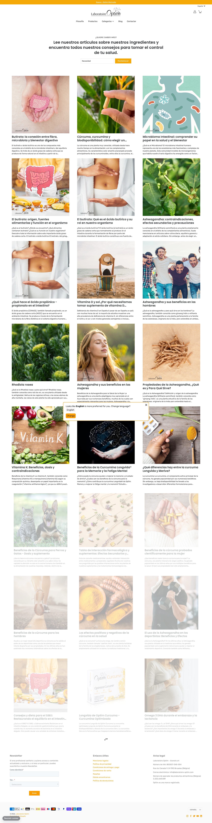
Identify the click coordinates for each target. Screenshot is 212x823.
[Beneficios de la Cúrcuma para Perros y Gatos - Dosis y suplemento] (40, 518)
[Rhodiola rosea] (40, 352)
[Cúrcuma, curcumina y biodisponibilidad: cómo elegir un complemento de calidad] (106, 104)
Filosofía (80, 21)
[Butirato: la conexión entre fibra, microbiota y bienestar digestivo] (40, 104)
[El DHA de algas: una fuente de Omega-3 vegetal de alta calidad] (40, 765)
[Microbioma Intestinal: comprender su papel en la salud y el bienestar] (171, 104)
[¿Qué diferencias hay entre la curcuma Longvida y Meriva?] (171, 435)
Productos (92, 21)
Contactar (131, 21)
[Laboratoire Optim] (106, 12)
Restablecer (123, 61)
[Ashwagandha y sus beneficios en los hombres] (171, 270)
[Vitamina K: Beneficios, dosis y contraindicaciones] (40, 435)
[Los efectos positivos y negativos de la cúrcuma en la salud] (106, 600)
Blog (120, 21)
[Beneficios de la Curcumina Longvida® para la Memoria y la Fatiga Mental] (106, 435)
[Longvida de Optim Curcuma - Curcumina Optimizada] (106, 683)
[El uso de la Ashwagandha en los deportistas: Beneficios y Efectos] (171, 600)
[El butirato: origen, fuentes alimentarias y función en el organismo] (40, 187)
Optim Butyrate (109, 2)
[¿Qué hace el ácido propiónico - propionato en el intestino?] (40, 270)
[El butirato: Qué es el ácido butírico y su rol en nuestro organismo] (106, 187)
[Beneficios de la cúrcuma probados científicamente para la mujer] (171, 518)
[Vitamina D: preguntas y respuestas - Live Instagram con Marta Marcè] (171, 765)
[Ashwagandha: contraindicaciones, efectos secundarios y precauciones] (171, 187)
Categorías (107, 21)
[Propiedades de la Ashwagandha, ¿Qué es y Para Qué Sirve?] (171, 352)
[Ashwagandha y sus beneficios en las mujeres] (106, 352)
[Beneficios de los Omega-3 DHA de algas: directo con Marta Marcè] (106, 765)
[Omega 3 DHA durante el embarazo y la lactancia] (171, 683)
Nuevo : (99, 2)
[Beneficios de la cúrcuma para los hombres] (40, 600)
